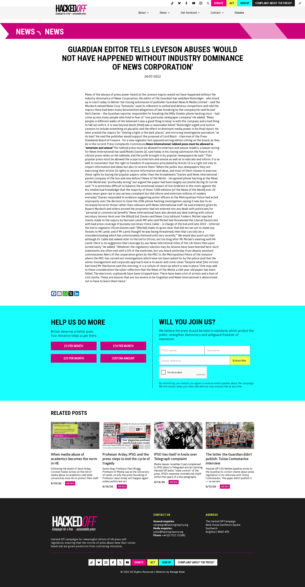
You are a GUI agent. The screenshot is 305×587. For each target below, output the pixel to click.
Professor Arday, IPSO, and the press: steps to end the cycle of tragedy (126, 458)
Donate (218, 3)
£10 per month (123, 346)
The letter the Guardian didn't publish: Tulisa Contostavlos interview (229, 458)
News (70, 483)
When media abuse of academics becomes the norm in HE (74, 458)
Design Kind (177, 571)
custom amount (123, 358)
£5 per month (73, 346)
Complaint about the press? (273, 3)
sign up (166, 562)
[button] (143, 12)
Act (231, 3)
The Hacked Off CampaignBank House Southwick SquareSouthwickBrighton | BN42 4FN (223, 526)
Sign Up (244, 3)
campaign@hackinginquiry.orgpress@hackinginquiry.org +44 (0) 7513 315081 (170, 528)
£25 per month (74, 358)
